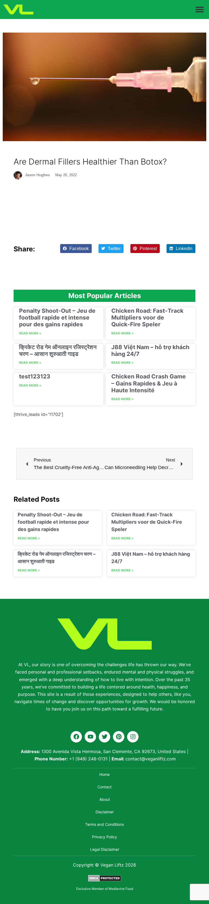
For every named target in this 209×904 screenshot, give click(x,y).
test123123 (34, 376)
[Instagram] (133, 736)
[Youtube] (90, 736)
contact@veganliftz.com (150, 758)
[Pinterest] (118, 736)
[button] (200, 9)
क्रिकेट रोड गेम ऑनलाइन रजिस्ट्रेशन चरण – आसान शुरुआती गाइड (58, 350)
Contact (104, 787)
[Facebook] (76, 736)
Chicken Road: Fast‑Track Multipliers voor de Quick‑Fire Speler (147, 317)
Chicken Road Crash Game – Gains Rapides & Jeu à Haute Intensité (148, 383)
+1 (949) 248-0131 (88, 758)
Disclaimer (105, 812)
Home (104, 774)
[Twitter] (104, 736)
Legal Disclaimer (104, 849)
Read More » (30, 333)
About (104, 799)
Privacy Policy (104, 837)
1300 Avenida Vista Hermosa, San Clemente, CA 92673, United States (113, 751)
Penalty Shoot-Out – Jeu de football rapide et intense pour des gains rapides (57, 317)
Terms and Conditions (104, 824)
